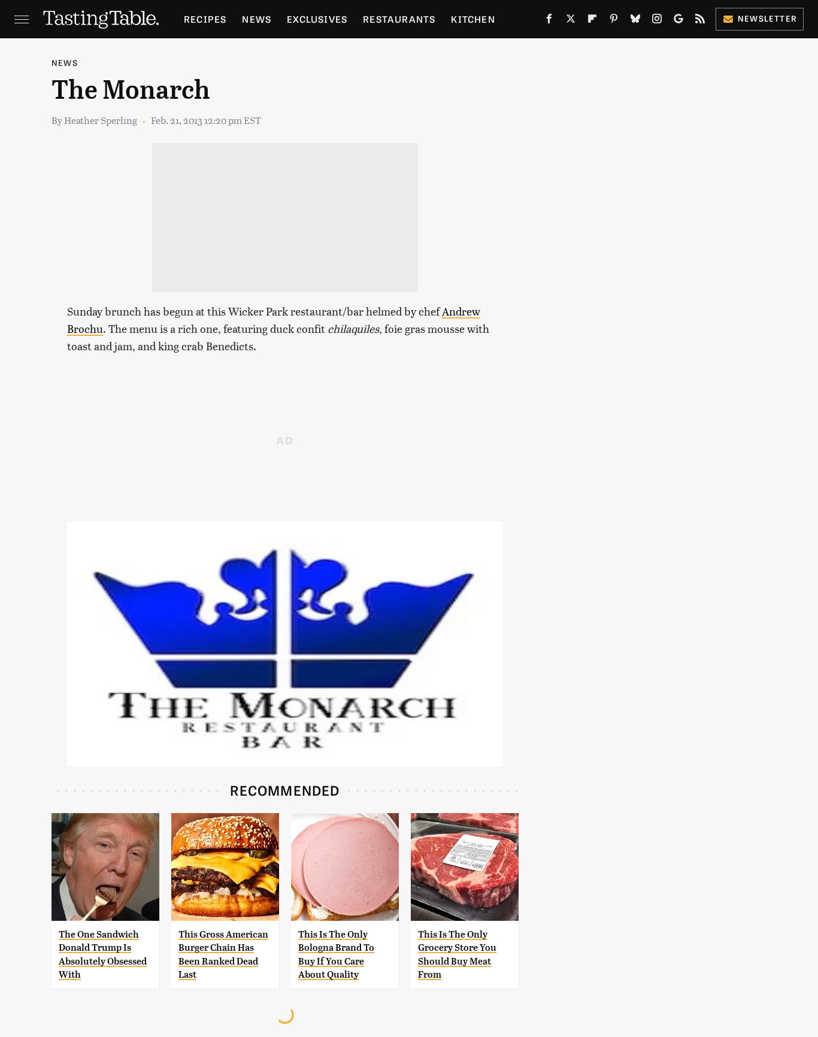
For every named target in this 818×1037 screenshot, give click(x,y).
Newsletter (767, 18)
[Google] (678, 21)
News (256, 19)
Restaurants (399, 19)
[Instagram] (657, 21)
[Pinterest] (614, 21)
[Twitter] (571, 21)
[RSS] (700, 21)
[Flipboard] (592, 21)
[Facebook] (549, 21)
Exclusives (317, 19)
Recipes (205, 19)
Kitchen (473, 19)
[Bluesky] (635, 21)
